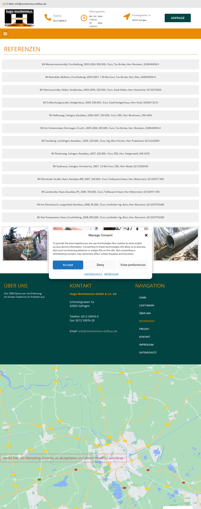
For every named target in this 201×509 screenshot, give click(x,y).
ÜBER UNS (145, 313)
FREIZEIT (144, 328)
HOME (142, 297)
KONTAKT (144, 336)
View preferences (133, 265)
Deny (100, 265)
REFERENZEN (146, 321)
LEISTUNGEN (146, 305)
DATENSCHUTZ (93, 273)
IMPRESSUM (111, 273)
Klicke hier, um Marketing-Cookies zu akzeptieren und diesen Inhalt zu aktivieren (63, 458)
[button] (146, 235)
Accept (68, 265)
